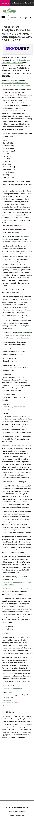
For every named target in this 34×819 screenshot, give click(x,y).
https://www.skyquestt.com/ (12, 688)
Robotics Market (8, 629)
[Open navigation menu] (3, 17)
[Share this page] (31, 17)
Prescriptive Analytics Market (12, 63)
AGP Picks (5, 3)
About (8, 807)
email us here (6, 700)
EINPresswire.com (23, 60)
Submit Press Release (17, 811)
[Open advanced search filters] (26, 17)
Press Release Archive (20, 807)
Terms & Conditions (17, 816)
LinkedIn (5, 705)
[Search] (21, 17)
